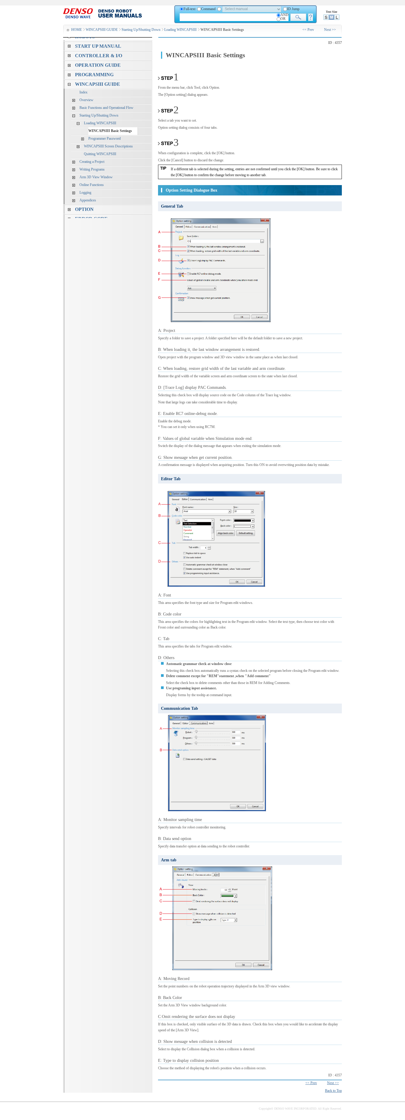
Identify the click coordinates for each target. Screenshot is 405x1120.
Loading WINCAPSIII (180, 30)
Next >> (330, 30)
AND (284, 15)
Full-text (189, 9)
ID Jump (293, 9)
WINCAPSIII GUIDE (102, 30)
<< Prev (308, 30)
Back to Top (333, 1091)
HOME (76, 30)
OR (283, 19)
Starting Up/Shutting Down (141, 30)
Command (208, 9)
